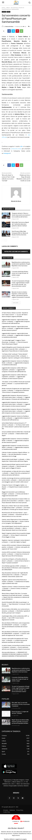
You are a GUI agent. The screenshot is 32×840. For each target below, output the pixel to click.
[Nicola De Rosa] (3, 26)
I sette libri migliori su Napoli (18, 542)
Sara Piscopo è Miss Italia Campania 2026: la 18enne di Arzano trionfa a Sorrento (20, 233)
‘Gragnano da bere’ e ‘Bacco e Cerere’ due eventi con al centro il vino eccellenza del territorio (21, 215)
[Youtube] (22, 798)
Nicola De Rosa (9, 26)
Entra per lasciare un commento (16, 251)
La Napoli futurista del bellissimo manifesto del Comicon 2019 (14, 626)
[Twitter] (13, 31)
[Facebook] (9, 31)
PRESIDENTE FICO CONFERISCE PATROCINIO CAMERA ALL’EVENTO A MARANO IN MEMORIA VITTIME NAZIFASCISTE (15, 654)
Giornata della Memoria (8, 652)
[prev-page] (3, 240)
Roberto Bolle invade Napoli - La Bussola (13, 459)
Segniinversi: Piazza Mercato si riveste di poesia (15, 351)
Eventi (8, 11)
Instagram (7, 153)
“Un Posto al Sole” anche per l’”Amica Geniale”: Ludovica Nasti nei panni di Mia (15, 426)
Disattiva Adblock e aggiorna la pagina (15, 839)
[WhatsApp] (21, 31)
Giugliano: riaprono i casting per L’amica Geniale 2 (16, 358)
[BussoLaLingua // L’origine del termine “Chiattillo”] (6, 714)
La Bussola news (15, 149)
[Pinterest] (17, 31)
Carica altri (15, 302)
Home (3, 7)
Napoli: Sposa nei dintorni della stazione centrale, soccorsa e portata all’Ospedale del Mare (20, 721)
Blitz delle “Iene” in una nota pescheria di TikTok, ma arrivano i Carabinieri (21, 704)
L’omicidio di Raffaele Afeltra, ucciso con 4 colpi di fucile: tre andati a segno (20, 273)
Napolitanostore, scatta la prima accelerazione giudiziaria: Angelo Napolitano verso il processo (21, 264)
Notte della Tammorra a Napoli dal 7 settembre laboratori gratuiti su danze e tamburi (20, 224)
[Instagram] (14, 798)
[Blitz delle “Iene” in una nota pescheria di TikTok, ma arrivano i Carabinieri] (6, 705)
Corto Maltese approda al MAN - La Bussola (14, 566)
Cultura (8, 7)
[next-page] (6, 240)
